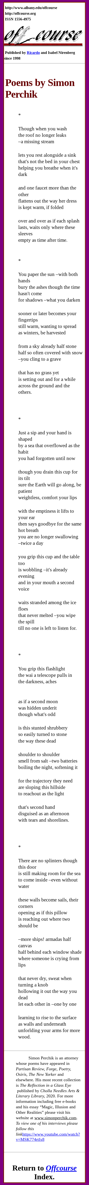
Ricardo (33, 53)
